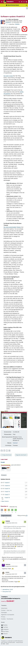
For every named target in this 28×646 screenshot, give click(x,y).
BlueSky (5, 625)
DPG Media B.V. (19, 641)
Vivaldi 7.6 (7, 497)
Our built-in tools (8, 76)
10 (26, 488)
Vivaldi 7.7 (7, 494)
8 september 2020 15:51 (11, 574)
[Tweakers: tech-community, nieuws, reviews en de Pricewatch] (8, 1)
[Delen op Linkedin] (4, 451)
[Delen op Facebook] (2, 451)
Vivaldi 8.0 (7, 485)
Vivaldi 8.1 (7, 482)
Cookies (3, 619)
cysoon (7, 572)
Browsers (3, 475)
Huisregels (4, 612)
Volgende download (21, 455)
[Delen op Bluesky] (7, 451)
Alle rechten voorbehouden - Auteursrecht (12, 642)
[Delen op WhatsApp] (9, 451)
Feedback (8, 22)
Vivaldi (3, 462)
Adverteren (4, 608)
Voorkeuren (10, 619)
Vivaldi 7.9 (7, 488)
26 (26, 491)
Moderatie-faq (13, 506)
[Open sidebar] (27, 8)
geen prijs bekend (15, 465)
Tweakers (3, 641)
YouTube (5, 627)
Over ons (9, 610)
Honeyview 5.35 (7, 591)
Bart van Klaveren (13, 19)
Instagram (6, 629)
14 (26, 485)
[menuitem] (19, 1)
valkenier (7, 564)
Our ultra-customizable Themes (12, 227)
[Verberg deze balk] (26, 5)
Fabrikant (15, 443)
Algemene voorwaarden (7, 614)
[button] (2, 1)
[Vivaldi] (5, 467)
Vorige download (6, 455)
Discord (5, 633)
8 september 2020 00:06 (11, 566)
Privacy (3, 616)
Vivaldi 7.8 (7, 491)
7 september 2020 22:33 (11, 523)
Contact (3, 610)
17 (26, 494)
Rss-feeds (6, 631)
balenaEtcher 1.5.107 (8, 589)
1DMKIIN (17, 24)
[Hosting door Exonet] (7, 601)
